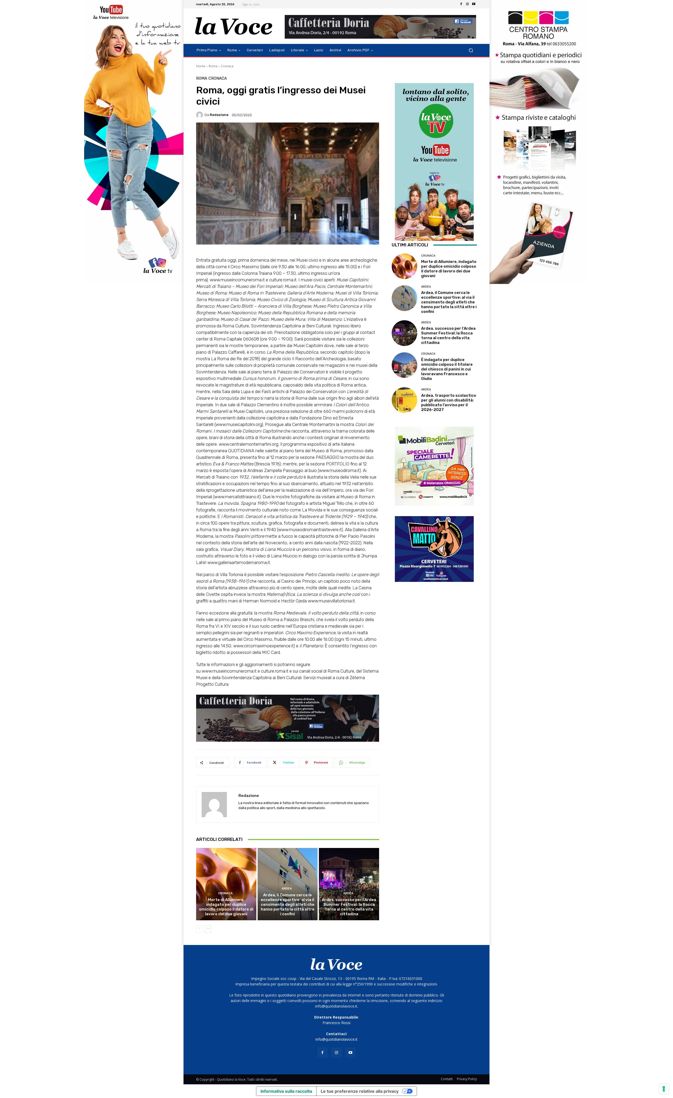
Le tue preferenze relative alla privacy (360, 1091)
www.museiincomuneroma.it (237, 279)
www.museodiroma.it (339, 470)
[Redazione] (200, 114)
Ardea (287, 888)
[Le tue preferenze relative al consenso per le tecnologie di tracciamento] (664, 1089)
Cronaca (227, 66)
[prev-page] (199, 929)
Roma (213, 66)
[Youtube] (474, 4)
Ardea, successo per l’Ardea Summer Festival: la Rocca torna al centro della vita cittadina (349, 906)
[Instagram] (467, 4)
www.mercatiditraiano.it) (237, 496)
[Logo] (234, 26)
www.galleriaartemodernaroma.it (238, 562)
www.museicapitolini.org (239, 424)
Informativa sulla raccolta (286, 1091)
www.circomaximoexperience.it (263, 645)
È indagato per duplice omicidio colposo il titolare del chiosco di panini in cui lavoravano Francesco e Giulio (447, 369)
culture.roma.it (283, 279)
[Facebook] (461, 4)
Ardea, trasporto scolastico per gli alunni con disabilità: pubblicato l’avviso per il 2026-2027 (448, 402)
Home (200, 66)
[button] (471, 50)
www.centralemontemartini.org (248, 444)
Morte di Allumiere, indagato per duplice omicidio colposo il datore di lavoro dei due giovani (226, 906)
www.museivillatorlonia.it (331, 600)
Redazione (219, 114)
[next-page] (208, 929)
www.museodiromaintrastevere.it (310, 529)
